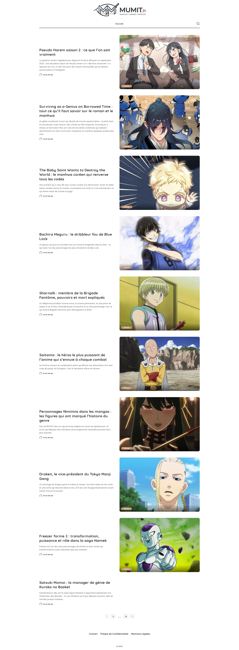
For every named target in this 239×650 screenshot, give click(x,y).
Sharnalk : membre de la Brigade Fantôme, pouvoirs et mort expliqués (72, 295)
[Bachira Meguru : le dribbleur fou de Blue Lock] (159, 243)
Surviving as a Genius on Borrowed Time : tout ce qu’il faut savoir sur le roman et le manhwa (76, 111)
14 (126, 616)
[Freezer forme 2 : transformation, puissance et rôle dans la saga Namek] (159, 545)
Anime (126, 86)
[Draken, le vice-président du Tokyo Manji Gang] (159, 485)
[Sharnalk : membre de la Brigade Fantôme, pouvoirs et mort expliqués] (159, 303)
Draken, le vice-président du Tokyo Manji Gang (75, 476)
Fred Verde (48, 75)
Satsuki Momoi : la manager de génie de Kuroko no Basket (74, 584)
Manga (127, 146)
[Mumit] (119, 10)
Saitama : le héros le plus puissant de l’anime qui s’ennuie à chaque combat (73, 357)
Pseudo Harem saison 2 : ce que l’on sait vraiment (74, 52)
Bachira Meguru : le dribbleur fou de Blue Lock (75, 236)
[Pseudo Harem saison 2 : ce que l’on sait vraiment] (159, 62)
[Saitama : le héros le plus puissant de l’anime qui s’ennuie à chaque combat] (159, 364)
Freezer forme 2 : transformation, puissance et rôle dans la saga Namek (73, 538)
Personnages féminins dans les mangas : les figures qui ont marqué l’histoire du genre (75, 416)
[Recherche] (198, 23)
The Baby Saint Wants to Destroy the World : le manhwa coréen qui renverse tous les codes (73, 174)
